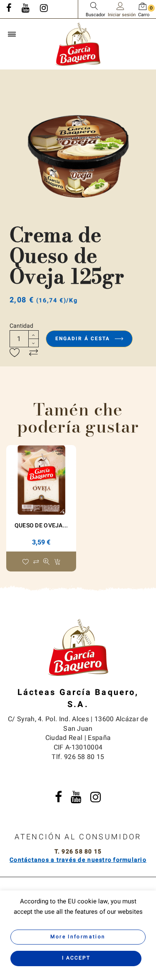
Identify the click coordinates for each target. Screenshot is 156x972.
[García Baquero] (78, 43)
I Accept (76, 958)
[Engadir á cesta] (57, 562)
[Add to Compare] (33, 353)
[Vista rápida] (46, 562)
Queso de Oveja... (41, 525)
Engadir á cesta (83, 338)
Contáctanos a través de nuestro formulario (78, 860)
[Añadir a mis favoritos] (15, 353)
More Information (77, 936)
